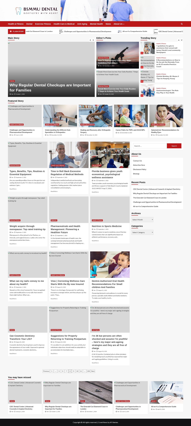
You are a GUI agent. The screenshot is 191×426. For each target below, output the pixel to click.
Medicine (54, 220)
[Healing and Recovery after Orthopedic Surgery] (95, 116)
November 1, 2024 (92, 411)
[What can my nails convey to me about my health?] (27, 264)
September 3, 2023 (103, 180)
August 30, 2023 (20, 342)
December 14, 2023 (56, 135)
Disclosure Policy (139, 169)
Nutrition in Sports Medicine (107, 226)
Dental (29, 24)
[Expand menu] (123, 24)
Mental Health (96, 24)
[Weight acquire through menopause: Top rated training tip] (27, 209)
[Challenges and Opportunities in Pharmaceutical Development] (25, 116)
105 (88, 371)
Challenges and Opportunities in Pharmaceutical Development (70, 31)
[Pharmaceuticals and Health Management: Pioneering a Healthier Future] (69, 209)
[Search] (181, 24)
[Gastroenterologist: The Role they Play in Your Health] (148, 90)
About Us (118, 24)
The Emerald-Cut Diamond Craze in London (149, 198)
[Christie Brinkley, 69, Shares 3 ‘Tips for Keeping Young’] (148, 76)
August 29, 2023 (102, 351)
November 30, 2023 (162, 135)
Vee (12, 94)
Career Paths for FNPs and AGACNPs (130, 130)
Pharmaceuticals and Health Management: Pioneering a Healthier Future (65, 229)
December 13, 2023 (92, 135)
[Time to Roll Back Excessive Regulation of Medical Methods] (69, 155)
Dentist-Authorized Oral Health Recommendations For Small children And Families (108, 284)
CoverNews (102, 422)
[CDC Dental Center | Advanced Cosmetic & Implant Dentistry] (25, 392)
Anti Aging (82, 24)
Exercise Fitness (43, 24)
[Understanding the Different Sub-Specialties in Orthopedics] (60, 116)
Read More (13, 189)
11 (81, 371)
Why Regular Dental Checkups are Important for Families (155, 193)
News (108, 24)
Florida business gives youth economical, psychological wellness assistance (107, 174)
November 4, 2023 (109, 65)
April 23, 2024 (19, 94)
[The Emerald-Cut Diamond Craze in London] (95, 392)
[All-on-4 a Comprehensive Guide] (51, 69)
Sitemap (136, 174)
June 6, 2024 (19, 135)
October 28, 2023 (109, 94)
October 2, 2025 (55, 411)
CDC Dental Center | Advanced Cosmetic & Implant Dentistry (164, 31)
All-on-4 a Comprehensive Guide (117, 31)
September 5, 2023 (21, 177)
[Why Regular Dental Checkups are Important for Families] (60, 392)
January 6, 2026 (20, 411)
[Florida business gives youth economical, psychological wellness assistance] (110, 155)
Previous (46, 371)
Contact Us (137, 161)
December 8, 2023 (127, 132)
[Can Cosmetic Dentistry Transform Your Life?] (27, 319)
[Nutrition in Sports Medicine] (110, 209)
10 (77, 371)
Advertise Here (139, 165)
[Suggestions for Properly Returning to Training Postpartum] (69, 319)
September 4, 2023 (62, 177)
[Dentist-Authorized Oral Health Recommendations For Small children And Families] (110, 264)
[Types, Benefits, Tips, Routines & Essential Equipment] (27, 155)
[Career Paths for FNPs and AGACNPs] (131, 116)
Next (93, 371)
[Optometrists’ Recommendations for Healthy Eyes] (166, 116)
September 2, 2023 (21, 232)
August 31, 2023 (61, 287)
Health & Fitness (16, 24)
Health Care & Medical (64, 24)
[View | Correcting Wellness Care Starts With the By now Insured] (69, 264)
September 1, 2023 (62, 235)
